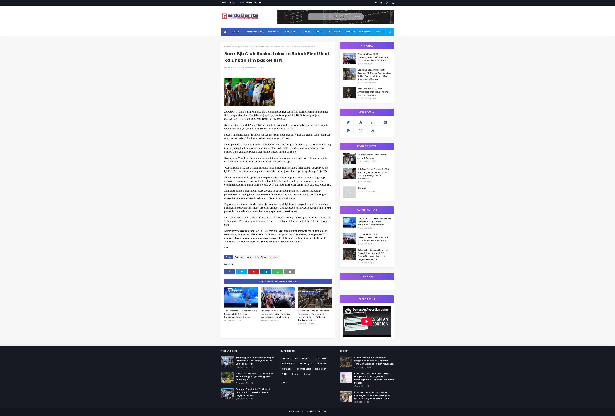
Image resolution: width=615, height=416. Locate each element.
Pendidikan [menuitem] (334, 31)
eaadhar (305, 411)
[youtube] (373, 130)
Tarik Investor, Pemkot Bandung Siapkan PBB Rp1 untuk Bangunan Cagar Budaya (240, 314)
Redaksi (233, 2)
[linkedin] (373, 122)
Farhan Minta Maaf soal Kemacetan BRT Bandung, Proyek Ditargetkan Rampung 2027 (255, 376)
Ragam (238, 46)
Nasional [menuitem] (273, 31)
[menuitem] (225, 32)
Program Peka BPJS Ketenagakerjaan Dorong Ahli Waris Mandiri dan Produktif (276, 314)
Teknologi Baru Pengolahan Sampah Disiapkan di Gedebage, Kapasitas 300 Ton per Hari (255, 360)
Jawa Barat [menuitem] (290, 31)
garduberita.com (235, 67)
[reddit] (385, 122)
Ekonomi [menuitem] (350, 31)
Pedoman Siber (303, 369)
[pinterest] (392, 2)
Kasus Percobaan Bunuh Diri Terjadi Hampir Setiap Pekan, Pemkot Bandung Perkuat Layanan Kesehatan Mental (374, 378)
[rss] (360, 122)
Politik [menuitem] (320, 31)
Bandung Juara (243, 257)
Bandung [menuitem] (306, 31)
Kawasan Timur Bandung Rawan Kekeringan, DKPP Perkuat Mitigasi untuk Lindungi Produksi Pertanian (372, 395)
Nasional (321, 363)
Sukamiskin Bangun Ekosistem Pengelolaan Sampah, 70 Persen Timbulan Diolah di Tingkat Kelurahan (313, 315)
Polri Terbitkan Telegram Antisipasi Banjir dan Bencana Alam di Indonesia (372, 92)
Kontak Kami (288, 363)
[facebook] (376, 2)
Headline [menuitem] (236, 31)
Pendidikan (320, 369)
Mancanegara (306, 363)
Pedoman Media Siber (250, 2)
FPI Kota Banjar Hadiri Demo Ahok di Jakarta (372, 156)
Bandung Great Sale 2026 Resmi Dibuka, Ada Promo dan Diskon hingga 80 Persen (253, 392)
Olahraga (287, 369)
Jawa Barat (260, 257)
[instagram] (387, 2)
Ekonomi (306, 358)
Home (223, 2)
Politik (284, 374)
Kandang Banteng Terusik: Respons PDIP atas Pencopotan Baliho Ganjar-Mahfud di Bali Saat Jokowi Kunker (374, 74)
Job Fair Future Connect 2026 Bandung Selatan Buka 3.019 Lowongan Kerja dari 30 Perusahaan (373, 174)
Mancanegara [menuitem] (255, 31)
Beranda (228, 46)
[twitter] (381, 2)
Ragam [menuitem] (379, 31)
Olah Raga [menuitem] (365, 31)
